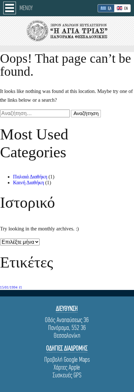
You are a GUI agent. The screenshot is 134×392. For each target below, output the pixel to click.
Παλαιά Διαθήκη (30, 176)
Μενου (26, 8)
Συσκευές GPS (67, 375)
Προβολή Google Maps (67, 359)
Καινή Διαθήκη (28, 182)
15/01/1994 (9, 287)
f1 (20, 287)
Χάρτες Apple (67, 367)
